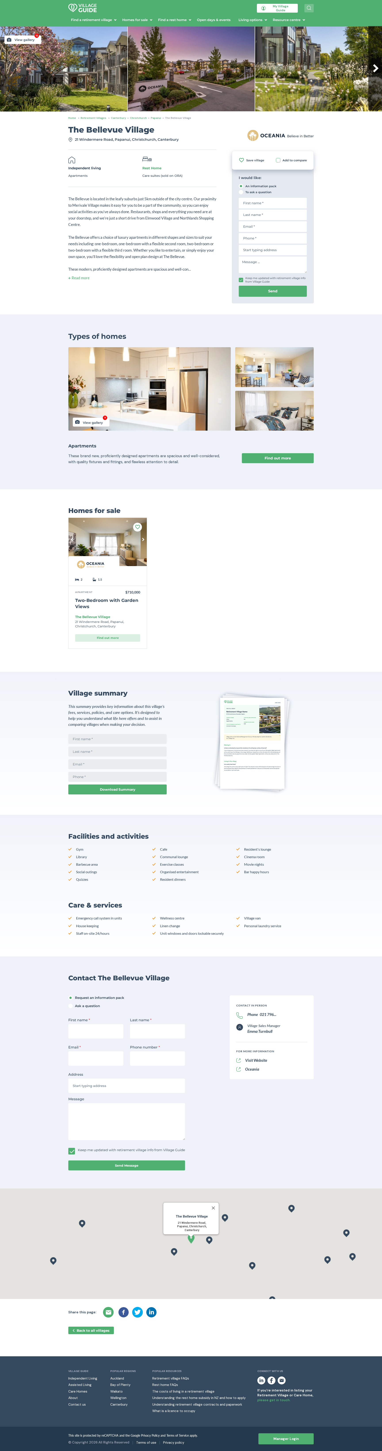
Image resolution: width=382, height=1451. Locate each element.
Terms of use (146, 1442)
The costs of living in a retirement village (183, 1391)
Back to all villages (93, 1330)
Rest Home (151, 168)
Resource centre (286, 20)
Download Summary (117, 789)
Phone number (145, 1047)
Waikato (116, 1391)
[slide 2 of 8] (108, 545)
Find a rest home (172, 20)
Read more (81, 278)
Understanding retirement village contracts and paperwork (197, 1404)
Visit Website (256, 1060)
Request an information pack (99, 998)
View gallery (26, 38)
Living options (250, 20)
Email (74, 1047)
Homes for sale (135, 20)
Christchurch (138, 118)
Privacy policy (173, 1442)
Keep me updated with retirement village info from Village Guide (275, 279)
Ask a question (87, 1006)
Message (76, 1099)
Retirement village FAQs (170, 1378)
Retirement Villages (93, 118)
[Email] (109, 1312)
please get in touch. (273, 1400)
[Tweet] (137, 1312)
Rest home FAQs (165, 1385)
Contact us (77, 1404)
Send (272, 291)
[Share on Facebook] (123, 1312)
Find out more (278, 458)
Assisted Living (80, 1385)
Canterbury (118, 118)
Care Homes (77, 1391)
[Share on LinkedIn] (151, 1312)
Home (72, 118)
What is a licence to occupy (173, 1411)
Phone (261, 1014)
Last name (140, 1020)
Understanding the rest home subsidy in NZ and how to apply (199, 1398)
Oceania (252, 1069)
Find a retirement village (91, 20)
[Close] (213, 1208)
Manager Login (286, 1438)
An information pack (260, 186)
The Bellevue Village (92, 617)
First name (79, 1020)
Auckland (117, 1378)
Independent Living (82, 1378)
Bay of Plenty (120, 1385)
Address (75, 1074)
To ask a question (258, 192)
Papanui (156, 118)
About (73, 1398)
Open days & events (214, 20)
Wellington (118, 1398)
